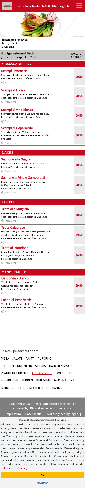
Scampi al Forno (13, 90)
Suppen (27, 380)
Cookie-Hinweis (75, 460)
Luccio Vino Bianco (15, 278)
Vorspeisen (9, 380)
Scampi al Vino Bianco (17, 109)
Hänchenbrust (60, 366)
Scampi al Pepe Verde (17, 128)
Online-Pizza (62, 408)
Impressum (13, 414)
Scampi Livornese (14, 70)
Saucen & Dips (63, 380)
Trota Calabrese (13, 227)
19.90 (79, 285)
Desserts (36, 388)
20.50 (79, 77)
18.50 (79, 165)
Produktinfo (10, 82)
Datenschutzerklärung (14, 468)
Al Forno (45, 358)
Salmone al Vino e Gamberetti (23, 177)
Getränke (54, 388)
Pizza (5, 358)
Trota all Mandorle (14, 247)
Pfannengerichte (15, 373)
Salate (17, 358)
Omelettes (64, 373)
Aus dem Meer (42, 373)
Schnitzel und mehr (16, 366)
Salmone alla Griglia (15, 159)
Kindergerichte (13, 388)
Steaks (40, 366)
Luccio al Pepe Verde (16, 299)
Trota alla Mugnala (15, 209)
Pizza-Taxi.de (39, 408)
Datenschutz (34, 414)
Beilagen (43, 380)
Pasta (30, 358)
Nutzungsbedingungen (62, 414)
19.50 (79, 235)
